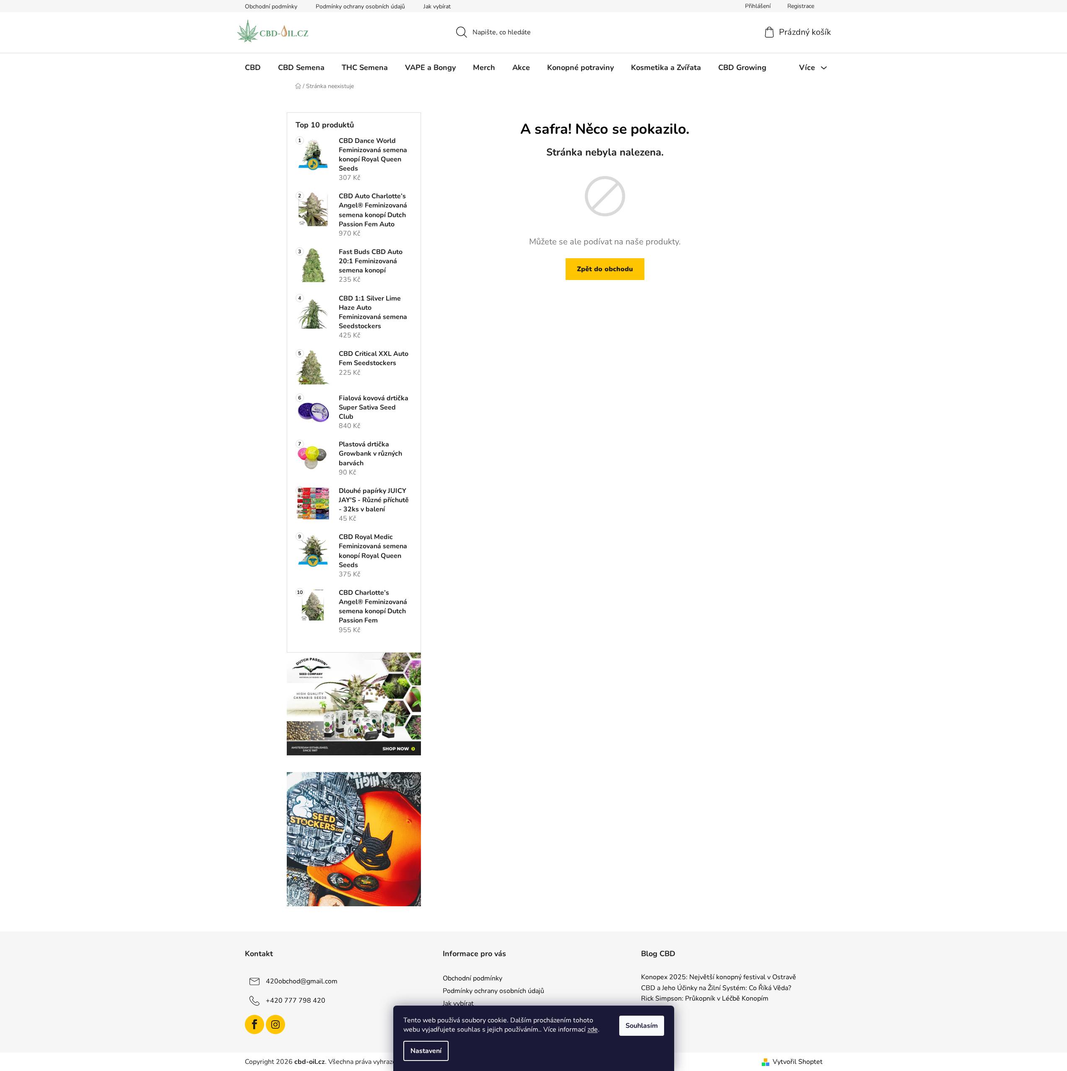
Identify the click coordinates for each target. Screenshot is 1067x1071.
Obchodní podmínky (271, 6)
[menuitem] (252, 67)
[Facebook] (254, 1024)
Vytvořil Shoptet (798, 1061)
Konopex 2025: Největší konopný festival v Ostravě (718, 977)
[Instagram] (275, 1024)
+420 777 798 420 (295, 1000)
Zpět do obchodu (605, 269)
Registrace (800, 6)
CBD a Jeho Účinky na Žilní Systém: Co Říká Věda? (716, 988)
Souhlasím (642, 1025)
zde (592, 1029)
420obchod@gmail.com (301, 981)
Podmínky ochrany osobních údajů (360, 6)
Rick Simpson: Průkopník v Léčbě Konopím (704, 999)
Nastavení (425, 1050)
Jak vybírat (437, 6)
